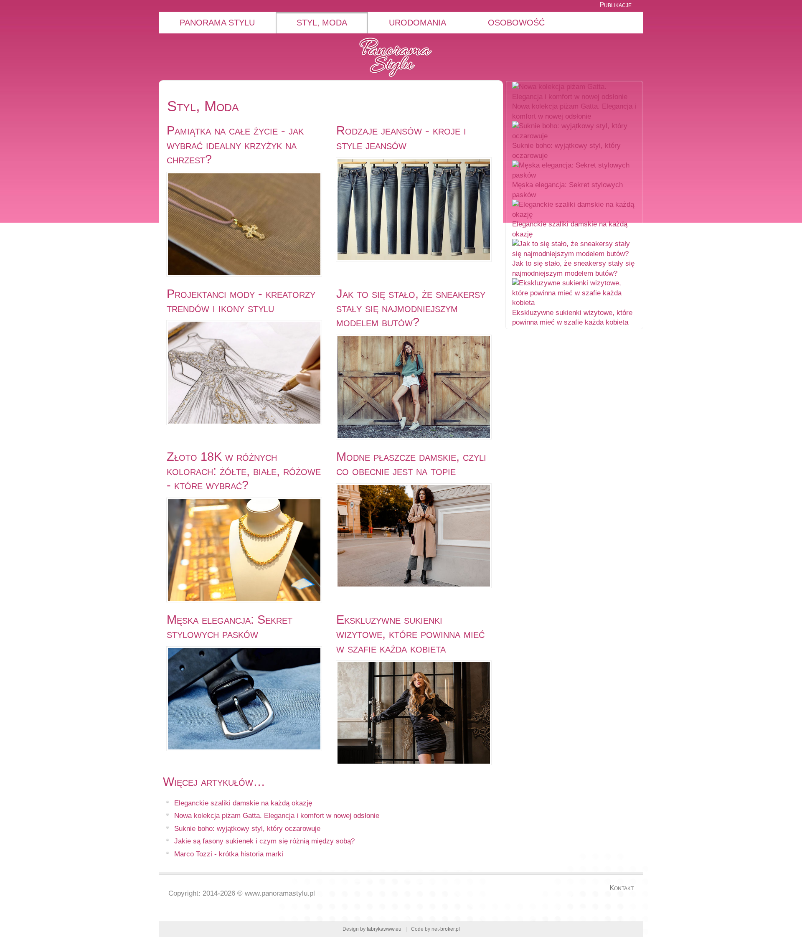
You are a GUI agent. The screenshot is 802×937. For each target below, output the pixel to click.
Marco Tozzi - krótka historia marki (228, 854)
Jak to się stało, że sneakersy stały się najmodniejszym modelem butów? (410, 308)
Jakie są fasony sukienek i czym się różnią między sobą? (264, 841)
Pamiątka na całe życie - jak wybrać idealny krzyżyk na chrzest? (235, 145)
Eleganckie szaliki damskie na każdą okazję (243, 803)
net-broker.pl (445, 929)
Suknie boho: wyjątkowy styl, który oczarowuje (247, 829)
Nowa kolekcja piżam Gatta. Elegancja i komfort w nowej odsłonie (276, 816)
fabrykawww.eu (384, 929)
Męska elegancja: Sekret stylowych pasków (229, 626)
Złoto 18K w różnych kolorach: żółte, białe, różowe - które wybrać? (244, 471)
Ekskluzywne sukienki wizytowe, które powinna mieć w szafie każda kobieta (410, 634)
